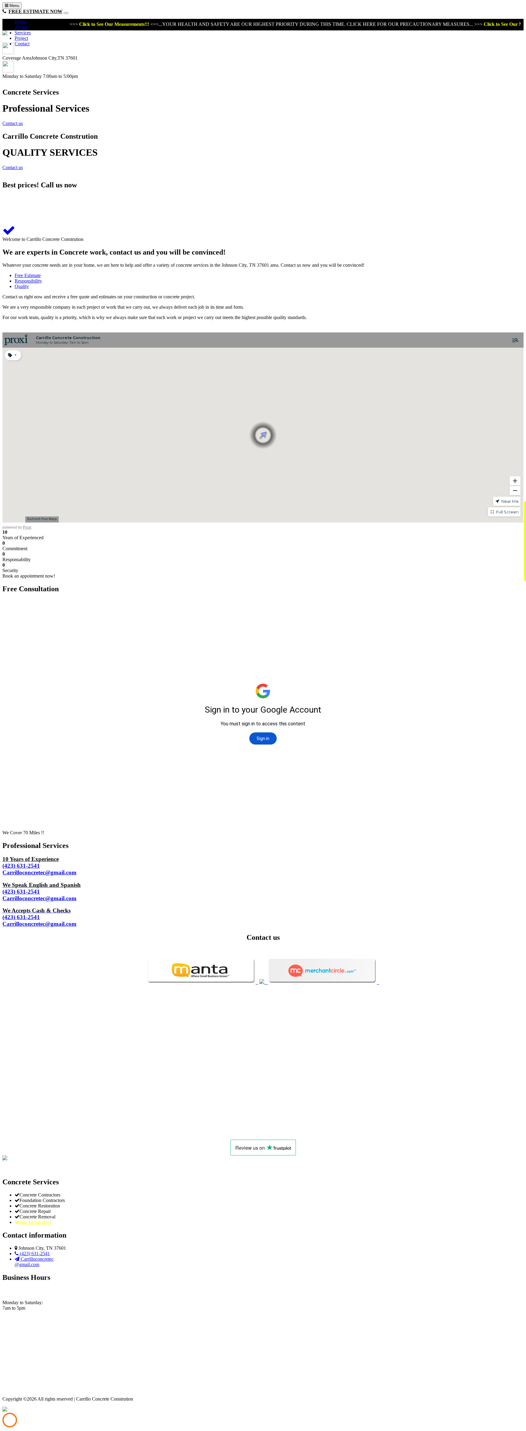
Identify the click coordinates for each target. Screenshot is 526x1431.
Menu (13, 5)
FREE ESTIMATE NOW (35, 11)
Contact (22, 43)
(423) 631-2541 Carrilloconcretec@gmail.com (39, 866)
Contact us (12, 123)
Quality (22, 286)
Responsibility (28, 280)
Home (20, 21)
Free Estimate (28, 275)
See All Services (35, 1222)
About (21, 27)
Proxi (27, 527)
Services (23, 32)
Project (21, 38)
